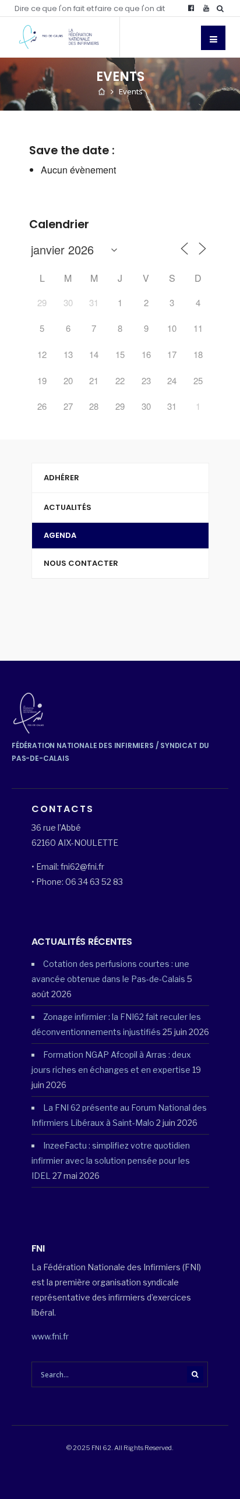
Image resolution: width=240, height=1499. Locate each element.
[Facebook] (191, 8)
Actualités (67, 507)
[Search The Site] (222, 8)
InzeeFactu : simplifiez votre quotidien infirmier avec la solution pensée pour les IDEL (110, 1160)
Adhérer (61, 477)
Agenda (60, 535)
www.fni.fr (50, 1336)
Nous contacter (81, 563)
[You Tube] (206, 8)
